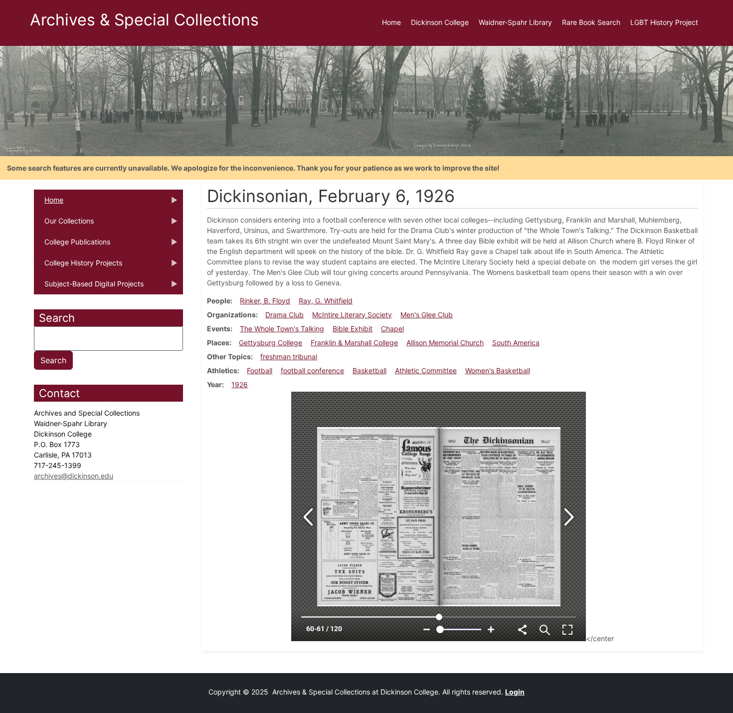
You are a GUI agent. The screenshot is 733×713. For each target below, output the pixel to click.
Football (259, 370)
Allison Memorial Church (445, 342)
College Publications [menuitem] (72, 245)
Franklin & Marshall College (354, 342)
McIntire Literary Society (352, 314)
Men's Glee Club (426, 314)
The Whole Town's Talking (282, 328)
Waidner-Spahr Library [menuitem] (515, 22)
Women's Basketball (497, 370)
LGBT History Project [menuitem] (664, 22)
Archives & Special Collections (144, 19)
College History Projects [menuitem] (78, 265)
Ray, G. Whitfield (326, 300)
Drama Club (284, 314)
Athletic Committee (426, 370)
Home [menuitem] (391, 22)
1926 (239, 384)
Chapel (392, 328)
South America (516, 342)
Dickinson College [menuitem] (440, 22)
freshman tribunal (288, 356)
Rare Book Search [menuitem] (591, 22)
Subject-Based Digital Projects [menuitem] (89, 286)
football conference (312, 370)
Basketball (369, 370)
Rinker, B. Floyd (265, 300)
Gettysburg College (270, 342)
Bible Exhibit (352, 328)
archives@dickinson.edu (73, 476)
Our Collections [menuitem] (64, 224)
